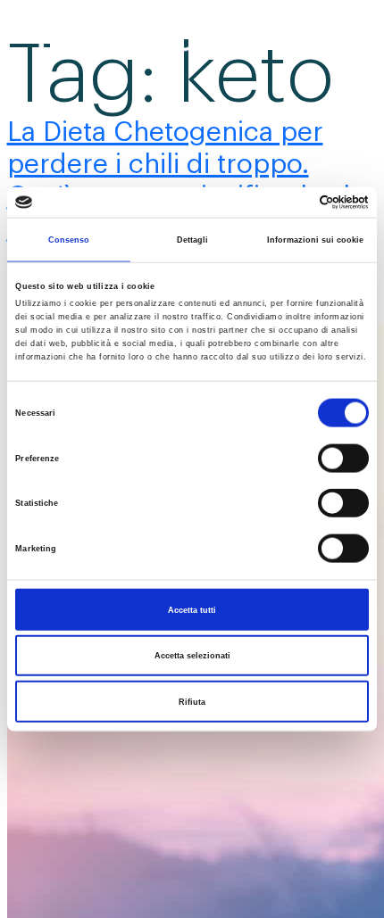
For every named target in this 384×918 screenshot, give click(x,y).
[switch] (343, 457)
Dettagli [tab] (192, 239)
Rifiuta (192, 701)
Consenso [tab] (68, 239)
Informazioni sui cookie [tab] (315, 239)
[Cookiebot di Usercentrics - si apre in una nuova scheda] (291, 202)
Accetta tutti (192, 609)
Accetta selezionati (192, 655)
